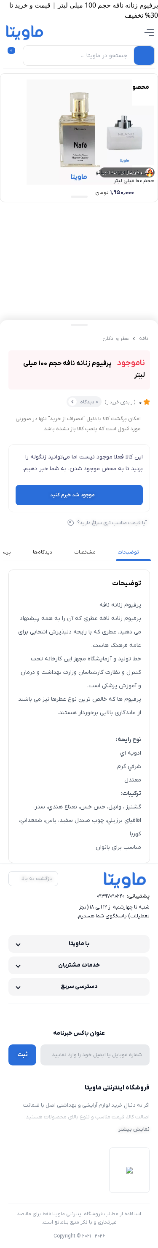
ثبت (22, 1055)
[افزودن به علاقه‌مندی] (17, 338)
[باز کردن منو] (149, 32)
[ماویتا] (24, 32)
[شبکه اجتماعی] (97, 1015)
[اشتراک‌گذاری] (33, 338)
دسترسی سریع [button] (79, 987)
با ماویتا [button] (79, 944)
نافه (143, 338)
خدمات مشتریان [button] (79, 965)
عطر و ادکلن (115, 338)
